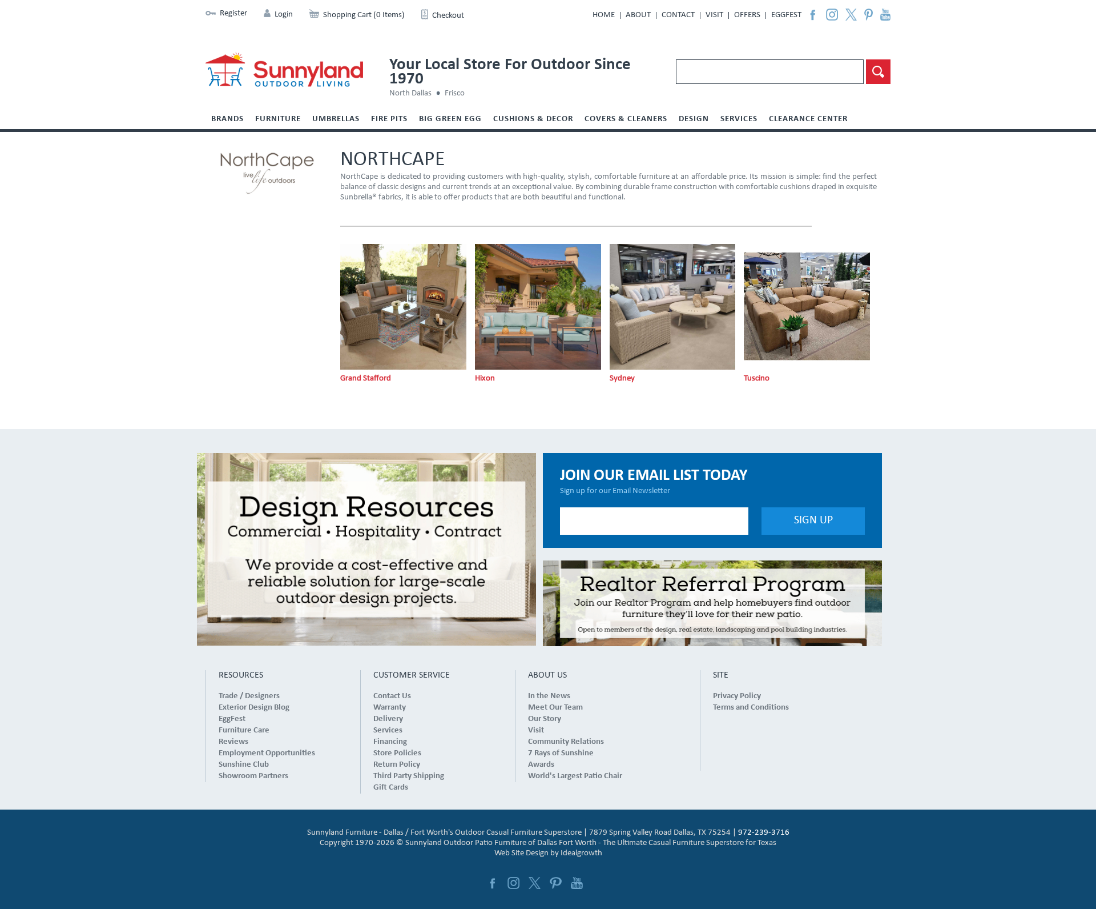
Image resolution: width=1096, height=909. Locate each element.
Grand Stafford (365, 378)
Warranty (389, 707)
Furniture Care (244, 730)
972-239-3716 (763, 832)
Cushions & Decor (533, 119)
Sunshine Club (244, 764)
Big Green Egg (450, 119)
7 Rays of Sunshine (561, 753)
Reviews (233, 742)
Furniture (278, 119)
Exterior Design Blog (254, 707)
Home (604, 15)
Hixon (485, 378)
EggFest (786, 15)
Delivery (388, 719)
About (638, 15)
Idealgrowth (581, 853)
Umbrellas (336, 119)
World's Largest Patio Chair (575, 776)
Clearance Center (808, 119)
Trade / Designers (249, 696)
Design (694, 119)
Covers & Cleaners (626, 119)
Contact (678, 15)
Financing (390, 742)
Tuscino (756, 378)
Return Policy (396, 764)
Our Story (544, 719)
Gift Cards (390, 787)
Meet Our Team (555, 707)
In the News (549, 696)
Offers (747, 15)
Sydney (622, 378)
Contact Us (392, 696)
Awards (541, 764)
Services (738, 119)
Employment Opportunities (267, 753)
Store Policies (397, 753)
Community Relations (566, 742)
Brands (227, 119)
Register (233, 13)
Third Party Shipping (408, 776)
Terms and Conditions (751, 707)
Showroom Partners (253, 776)
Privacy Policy (737, 696)
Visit (714, 15)
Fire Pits (389, 119)
